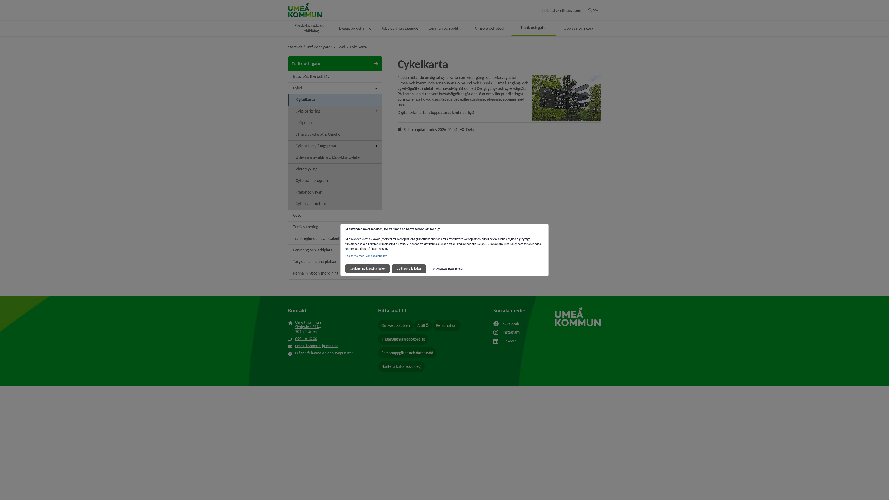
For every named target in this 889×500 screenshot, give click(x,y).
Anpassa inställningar (449, 269)
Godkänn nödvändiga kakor (367, 269)
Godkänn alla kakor (409, 269)
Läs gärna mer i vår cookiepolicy (366, 256)
